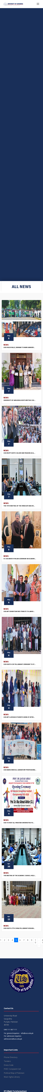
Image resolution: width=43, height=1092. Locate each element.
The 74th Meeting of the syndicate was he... (19, 506)
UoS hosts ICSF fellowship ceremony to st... (20, 664)
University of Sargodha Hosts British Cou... (20, 400)
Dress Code (8, 1065)
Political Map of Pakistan (14, 1073)
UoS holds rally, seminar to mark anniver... (19, 347)
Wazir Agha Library (12, 1077)
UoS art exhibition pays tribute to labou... (19, 611)
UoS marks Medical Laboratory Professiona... (20, 770)
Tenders (7, 1061)
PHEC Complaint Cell (12, 1069)
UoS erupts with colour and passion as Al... (19, 453)
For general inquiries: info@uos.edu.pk (18, 1033)
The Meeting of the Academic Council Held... (20, 875)
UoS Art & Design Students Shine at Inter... (19, 717)
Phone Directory (10, 1057)
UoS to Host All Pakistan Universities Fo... (19, 823)
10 (35, 941)
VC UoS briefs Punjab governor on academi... (20, 559)
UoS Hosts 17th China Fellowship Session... (19, 928)
